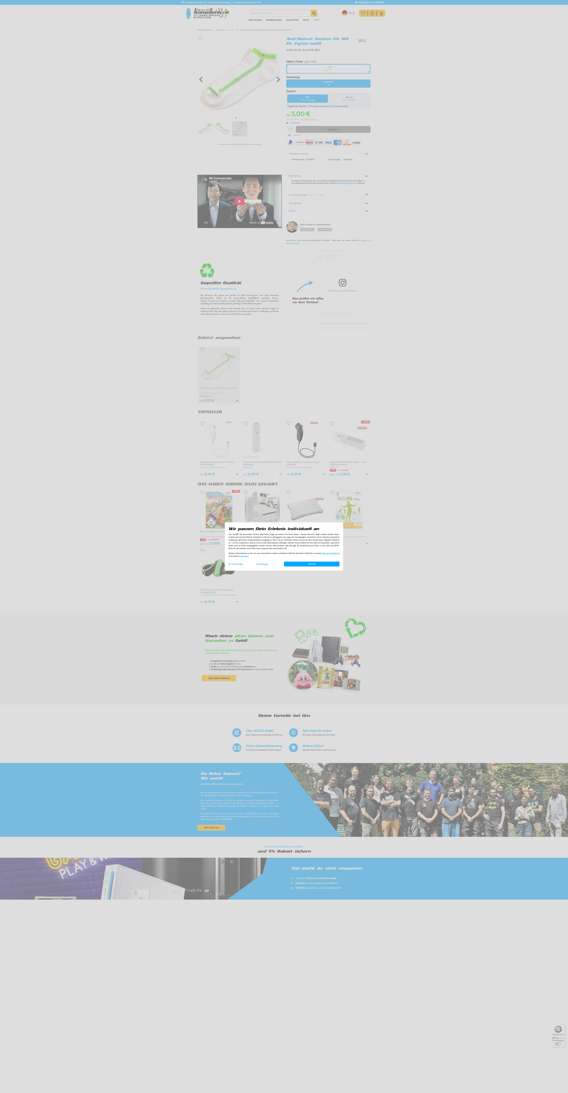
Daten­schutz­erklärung (330, 553)
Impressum (244, 556)
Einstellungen (262, 564)
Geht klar (312, 564)
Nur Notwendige (236, 564)
